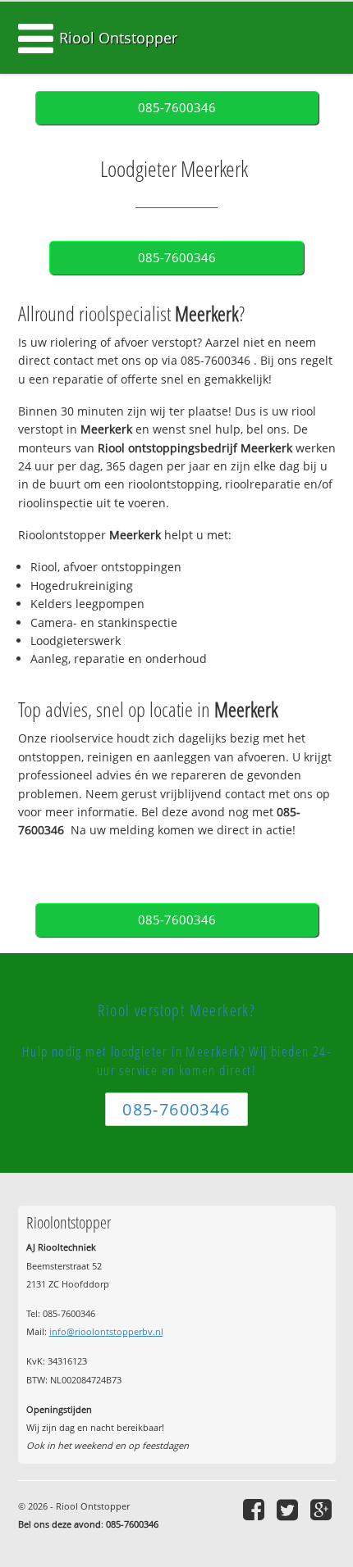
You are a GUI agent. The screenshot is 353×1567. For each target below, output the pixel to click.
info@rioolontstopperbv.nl (106, 1331)
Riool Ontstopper (118, 38)
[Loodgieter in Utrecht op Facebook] (255, 1509)
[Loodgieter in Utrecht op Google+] (323, 1509)
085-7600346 (177, 107)
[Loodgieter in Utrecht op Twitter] (289, 1509)
